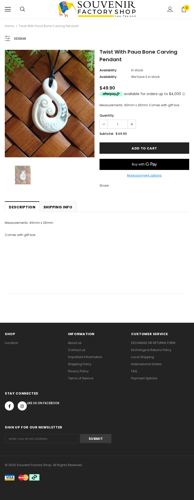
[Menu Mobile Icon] (8, 9)
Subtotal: (107, 134)
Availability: (108, 70)
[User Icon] (170, 9)
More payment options (144, 175)
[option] (49, 103)
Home (9, 26)
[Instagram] (22, 405)
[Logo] (97, 9)
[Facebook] (9, 405)
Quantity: (107, 115)
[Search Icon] (22, 9)
